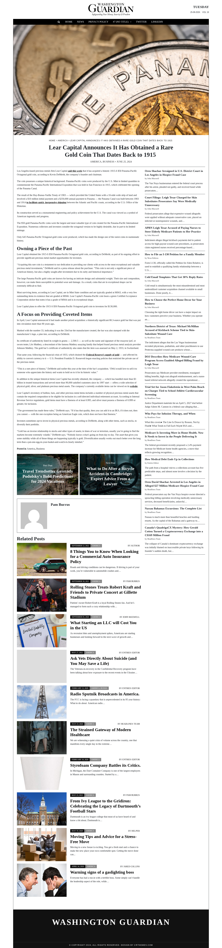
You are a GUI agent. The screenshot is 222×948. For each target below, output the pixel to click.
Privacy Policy (98, 21)
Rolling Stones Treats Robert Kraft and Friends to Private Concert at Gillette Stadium (105, 592)
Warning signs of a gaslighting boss (102, 872)
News (80, 21)
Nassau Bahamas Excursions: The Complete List (173, 508)
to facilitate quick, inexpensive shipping (46, 202)
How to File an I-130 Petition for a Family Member (175, 254)
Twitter (141, 21)
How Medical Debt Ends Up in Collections (169, 459)
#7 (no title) (121, 21)
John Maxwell (131, 617)
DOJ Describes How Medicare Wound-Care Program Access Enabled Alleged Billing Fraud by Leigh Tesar (174, 360)
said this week (75, 171)
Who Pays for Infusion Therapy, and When (170, 413)
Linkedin (157, 21)
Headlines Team (130, 724)
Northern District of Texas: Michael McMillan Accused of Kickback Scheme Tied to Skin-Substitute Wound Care (172, 330)
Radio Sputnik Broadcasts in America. (104, 694)
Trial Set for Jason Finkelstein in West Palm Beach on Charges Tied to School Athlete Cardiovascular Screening (174, 390)
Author (135, 546)
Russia (104, 688)
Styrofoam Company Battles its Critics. (105, 765)
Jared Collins (132, 866)
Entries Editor (131, 653)
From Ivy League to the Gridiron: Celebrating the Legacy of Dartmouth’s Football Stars (105, 806)
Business (108, 161)
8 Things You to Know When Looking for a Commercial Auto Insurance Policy (104, 556)
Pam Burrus (133, 581)
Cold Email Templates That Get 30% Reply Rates (174, 277)
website (134, 386)
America (95, 161)
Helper (136, 831)
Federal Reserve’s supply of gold (102, 354)
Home (68, 21)
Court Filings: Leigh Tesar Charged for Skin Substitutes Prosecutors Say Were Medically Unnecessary (171, 201)
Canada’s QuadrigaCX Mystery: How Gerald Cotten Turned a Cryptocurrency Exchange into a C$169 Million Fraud (174, 531)
